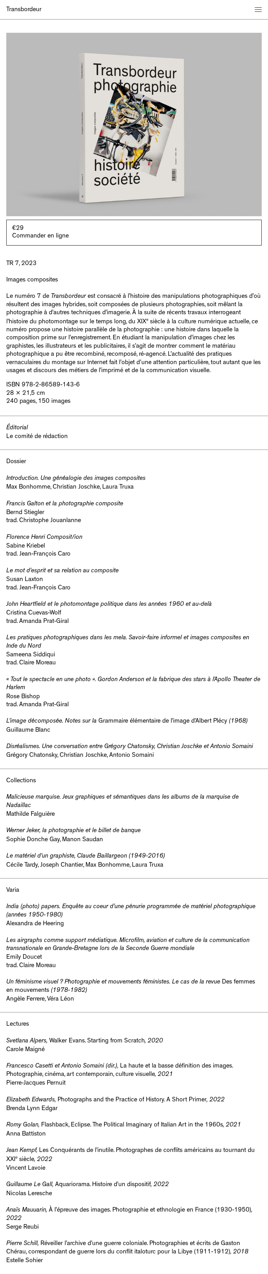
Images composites (32, 280)
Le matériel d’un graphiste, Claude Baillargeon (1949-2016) (85, 856)
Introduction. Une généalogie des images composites (76, 479)
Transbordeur (24, 10)
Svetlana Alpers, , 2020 (84, 1041)
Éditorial (17, 428)
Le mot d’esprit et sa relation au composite (62, 571)
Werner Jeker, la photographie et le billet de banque (73, 831)
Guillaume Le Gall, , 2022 (87, 1185)
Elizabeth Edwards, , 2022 (115, 1100)
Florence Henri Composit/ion (44, 538)
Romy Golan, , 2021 (123, 1125)
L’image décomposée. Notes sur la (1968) (127, 721)
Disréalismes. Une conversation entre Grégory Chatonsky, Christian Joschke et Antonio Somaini (129, 747)
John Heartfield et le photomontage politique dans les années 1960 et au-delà (109, 605)
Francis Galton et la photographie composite (64, 504)
